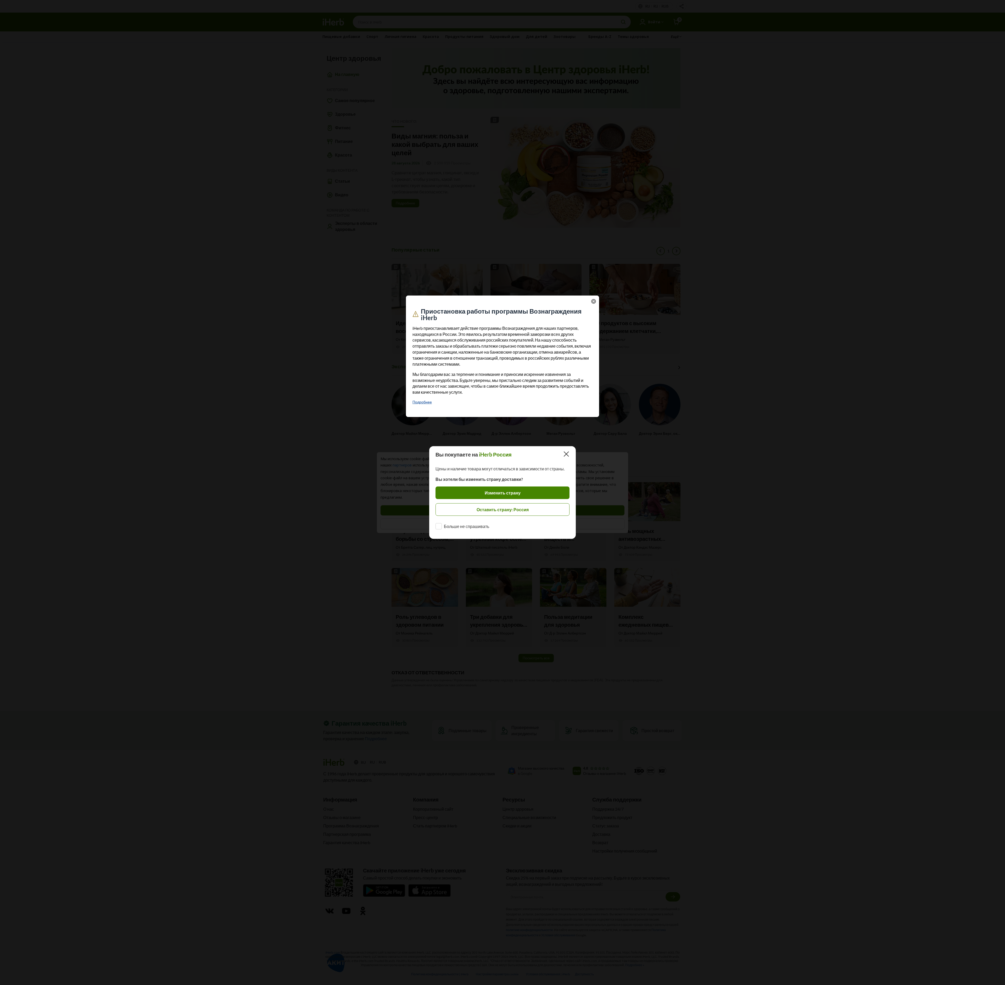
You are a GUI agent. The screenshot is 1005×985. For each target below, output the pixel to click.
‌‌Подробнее (422, 402)
